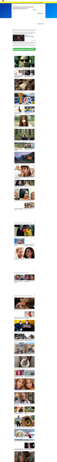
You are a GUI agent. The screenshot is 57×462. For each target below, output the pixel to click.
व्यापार (25, 2)
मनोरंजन (31, 2)
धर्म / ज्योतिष (23, 2)
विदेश (19, 2)
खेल (27, 2)
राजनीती (29, 2)
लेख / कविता (37, 2)
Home (13, 5)
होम (14, 2)
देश (17, 2)
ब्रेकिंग (15, 2)
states (16, 5)
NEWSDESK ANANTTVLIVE (16, 9)
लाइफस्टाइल (34, 2)
